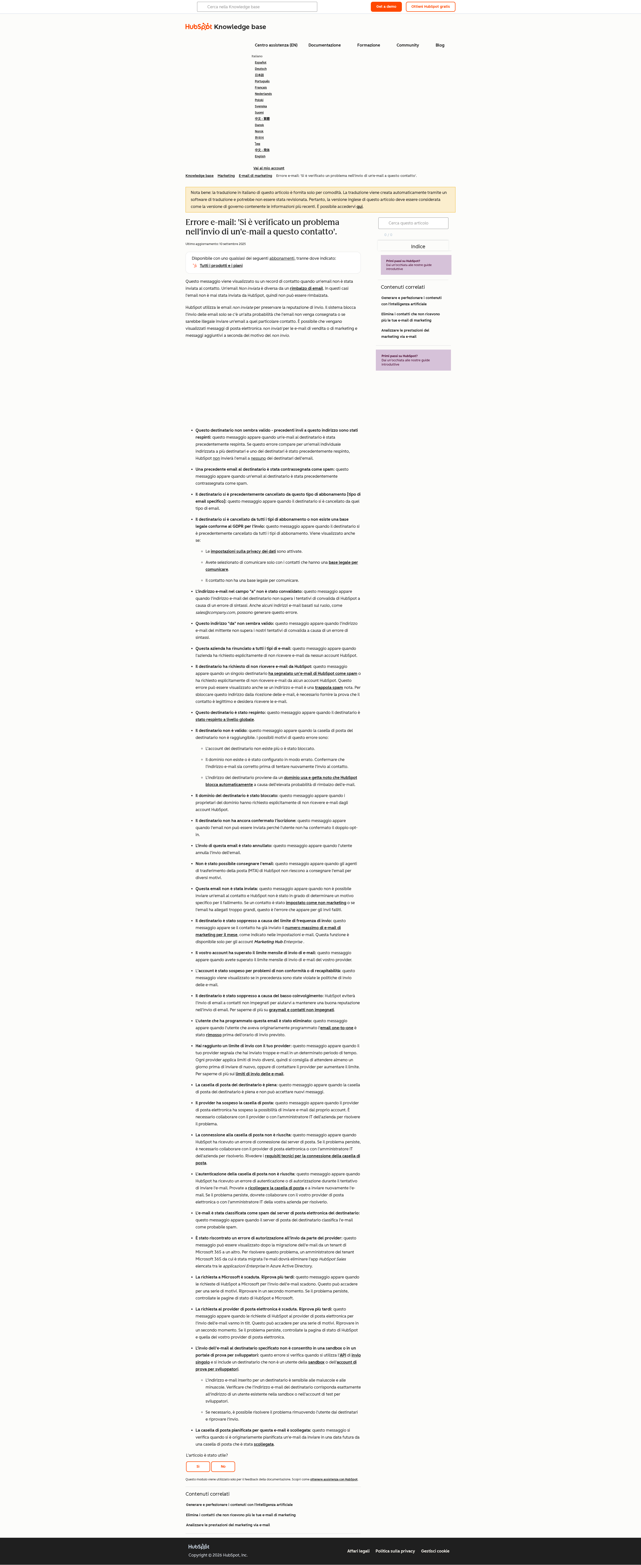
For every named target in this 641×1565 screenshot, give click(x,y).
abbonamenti (281, 258)
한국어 (259, 137)
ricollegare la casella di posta (276, 1188)
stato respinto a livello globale (225, 719)
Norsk (259, 131)
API (343, 1355)
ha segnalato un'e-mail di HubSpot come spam (312, 673)
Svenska (261, 106)
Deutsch (261, 69)
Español (260, 62)
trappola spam (329, 687)
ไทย (257, 144)
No (223, 1466)
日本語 (259, 75)
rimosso (214, 1034)
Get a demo (386, 7)
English (260, 156)
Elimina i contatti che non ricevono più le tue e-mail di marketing (241, 1515)
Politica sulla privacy (395, 1551)
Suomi (259, 112)
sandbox (316, 1362)
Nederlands (263, 94)
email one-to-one (336, 1027)
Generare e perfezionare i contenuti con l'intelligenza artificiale (239, 1505)
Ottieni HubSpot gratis (430, 7)
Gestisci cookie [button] (435, 1551)
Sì (198, 1466)
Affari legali (358, 1551)
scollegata (264, 1444)
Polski (259, 100)
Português (262, 81)
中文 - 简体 (262, 150)
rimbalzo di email (306, 288)
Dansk (259, 125)
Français (261, 87)
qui (360, 206)
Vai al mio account (268, 168)
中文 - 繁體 (262, 119)
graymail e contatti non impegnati (301, 1009)
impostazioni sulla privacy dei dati (243, 551)
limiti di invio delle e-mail (259, 1074)
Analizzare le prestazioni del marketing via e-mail (228, 1525)
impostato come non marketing (316, 902)
